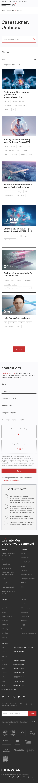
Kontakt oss (5, 643)
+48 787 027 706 (18, 685)
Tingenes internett (27, 574)
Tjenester (4, 549)
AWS (6, 146)
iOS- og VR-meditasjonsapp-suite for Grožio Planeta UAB (17, 140)
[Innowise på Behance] (24, 697)
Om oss (23, 599)
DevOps (4, 579)
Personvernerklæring (8, 460)
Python (25, 150)
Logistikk (4, 637)
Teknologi (14, 154)
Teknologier (24, 612)
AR (22, 583)
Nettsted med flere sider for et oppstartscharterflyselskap (18, 186)
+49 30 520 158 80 (19, 664)
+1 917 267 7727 (18, 647)
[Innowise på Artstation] (19, 697)
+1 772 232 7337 (28, 647)
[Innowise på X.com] (13, 697)
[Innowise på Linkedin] (3, 697)
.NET (6, 236)
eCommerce (5, 625)
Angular (7, 101)
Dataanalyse (25, 558)
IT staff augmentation (8, 587)
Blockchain (13, 323)
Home (3, 10)
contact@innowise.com (12, 480)
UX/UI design (6, 560)
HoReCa (19, 280)
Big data (23, 553)
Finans (4, 1)
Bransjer (4, 599)
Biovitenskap (23, 1)
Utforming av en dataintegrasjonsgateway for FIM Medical (18, 230)
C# (12, 236)
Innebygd (24, 579)
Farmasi (4, 608)
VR (25, 583)
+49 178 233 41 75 (18, 668)
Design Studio (25, 616)
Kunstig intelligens (27, 562)
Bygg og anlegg (9, 280)
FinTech (22, 323)
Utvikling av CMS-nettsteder (13, 288)
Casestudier (10, 10)
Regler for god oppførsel (28, 633)
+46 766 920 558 (18, 681)
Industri (28, 146)
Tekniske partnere (26, 608)
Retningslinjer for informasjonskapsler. (24, 776)
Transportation (9, 195)
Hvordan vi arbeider (27, 604)
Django (13, 146)
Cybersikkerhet (6, 583)
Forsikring (5, 620)
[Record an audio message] (19, 434)
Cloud (23, 566)
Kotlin (29, 323)
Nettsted (7, 191)
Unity (30, 154)
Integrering (26, 236)
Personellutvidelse (10, 240)
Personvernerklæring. (7, 776)
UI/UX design (20, 195)
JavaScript (28, 280)
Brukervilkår (21, 721)
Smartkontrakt (9, 326)
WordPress (27, 288)
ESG (22, 587)
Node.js (7, 109)
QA (13, 109)
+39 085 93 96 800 (19, 677)
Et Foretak (8, 105)
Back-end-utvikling (18, 101)
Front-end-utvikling (19, 105)
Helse (20, 146)
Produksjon (5, 633)
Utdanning (5, 629)
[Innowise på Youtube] (8, 697)
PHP (18, 150)
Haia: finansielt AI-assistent (17, 318)
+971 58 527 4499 (18, 652)
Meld (32, 713)
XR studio (24, 620)
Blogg (23, 625)
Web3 (18, 326)
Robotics (32, 579)
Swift (6, 154)
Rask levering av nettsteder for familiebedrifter (18, 274)
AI (5, 323)
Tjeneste (23, 154)
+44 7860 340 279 (19, 660)
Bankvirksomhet (7, 616)
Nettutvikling (17, 191)
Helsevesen (5, 604)
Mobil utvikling (9, 150)
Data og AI (12, 1)
